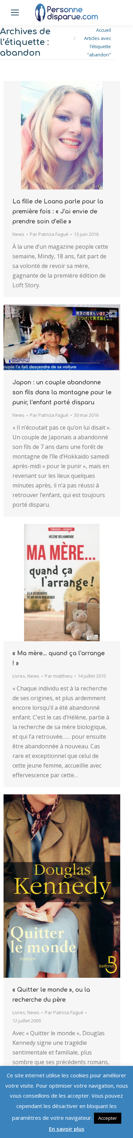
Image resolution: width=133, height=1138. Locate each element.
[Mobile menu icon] (15, 12)
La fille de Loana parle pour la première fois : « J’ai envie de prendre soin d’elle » (57, 211)
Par (49, 234)
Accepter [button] (107, 1118)
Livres (18, 676)
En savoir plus (66, 1128)
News (18, 234)
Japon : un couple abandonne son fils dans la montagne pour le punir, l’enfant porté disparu (61, 392)
